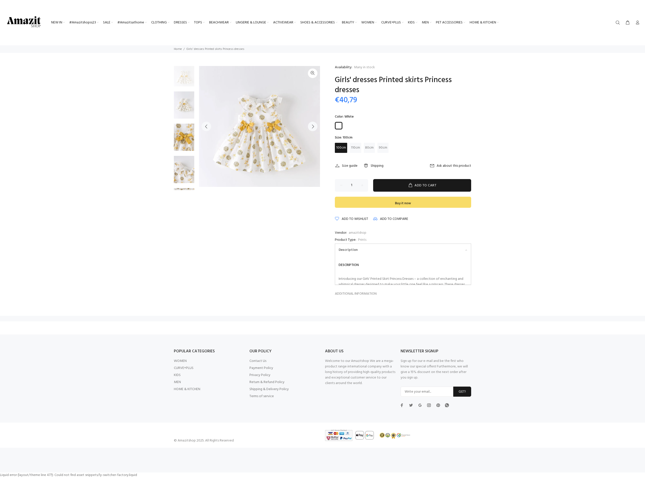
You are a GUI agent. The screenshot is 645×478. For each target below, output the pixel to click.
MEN (177, 382)
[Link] (312, 73)
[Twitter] (402, 405)
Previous (206, 126)
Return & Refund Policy (266, 382)
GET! (462, 392)
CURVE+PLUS (184, 368)
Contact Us (257, 361)
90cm (383, 148)
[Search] (618, 23)
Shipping (377, 166)
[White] (338, 125)
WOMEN (180, 361)
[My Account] (636, 23)
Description (348, 250)
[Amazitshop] (24, 22)
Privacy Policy (259, 375)
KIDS (177, 375)
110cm (355, 148)
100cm (341, 148)
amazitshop (357, 233)
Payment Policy (261, 368)
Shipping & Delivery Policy (269, 389)
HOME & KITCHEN (187, 389)
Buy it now (403, 203)
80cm (369, 148)
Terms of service (261, 396)
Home (178, 49)
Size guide (350, 166)
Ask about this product (454, 166)
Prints (362, 240)
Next (312, 126)
